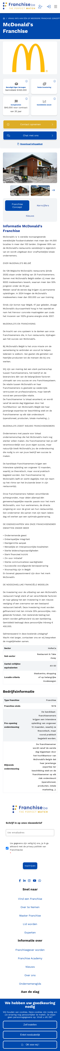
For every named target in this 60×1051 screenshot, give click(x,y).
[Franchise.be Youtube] (34, 881)
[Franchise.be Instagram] (29, 881)
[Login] (49, 6)
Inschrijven (30, 866)
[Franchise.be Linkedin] (24, 881)
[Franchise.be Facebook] (20, 881)
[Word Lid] (40, 6)
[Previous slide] (6, 191)
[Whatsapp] (39, 881)
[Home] (19, 6)
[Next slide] (53, 191)
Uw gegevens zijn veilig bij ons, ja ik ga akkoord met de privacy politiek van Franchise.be (29, 848)
